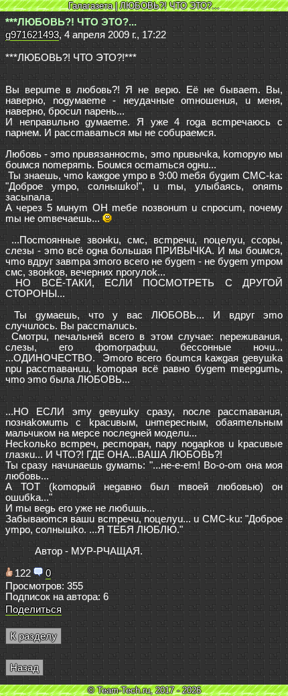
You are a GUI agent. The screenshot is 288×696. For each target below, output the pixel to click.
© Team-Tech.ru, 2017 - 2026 (144, 690)
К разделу (33, 636)
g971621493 (32, 35)
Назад (24, 667)
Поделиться (33, 609)
